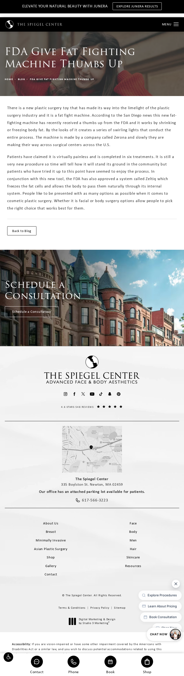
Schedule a (43, 290)
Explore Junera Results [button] (137, 6)
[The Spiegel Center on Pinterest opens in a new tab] (118, 394)
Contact (37, 671)
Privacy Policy (99, 608)
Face (133, 523)
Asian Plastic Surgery (51, 548)
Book (110, 671)
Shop (147, 671)
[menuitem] (65, 394)
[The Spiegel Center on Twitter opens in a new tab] (83, 394)
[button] (8, 657)
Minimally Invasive (51, 540)
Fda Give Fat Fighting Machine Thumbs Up (62, 79)
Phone (73, 671)
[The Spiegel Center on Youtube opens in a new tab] (92, 394)
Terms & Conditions (72, 608)
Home (9, 79)
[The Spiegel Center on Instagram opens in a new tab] (65, 394)
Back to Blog (21, 231)
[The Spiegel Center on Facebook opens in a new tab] (74, 394)
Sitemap (120, 608)
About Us (50, 523)
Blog (21, 79)
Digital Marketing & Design (97, 621)
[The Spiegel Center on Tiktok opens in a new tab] (101, 394)
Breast (51, 531)
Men (133, 540)
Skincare (133, 557)
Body (133, 531)
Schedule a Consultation (31, 311)
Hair (133, 548)
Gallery (51, 565)
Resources (133, 565)
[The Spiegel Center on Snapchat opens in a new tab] (110, 394)
